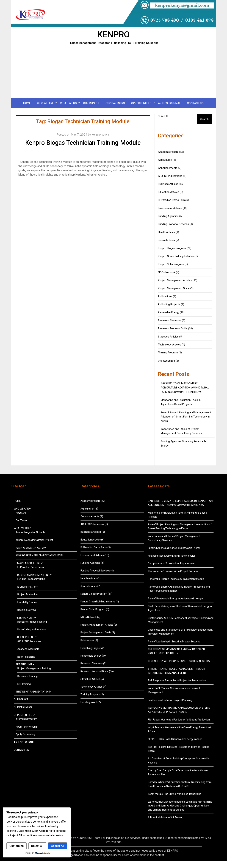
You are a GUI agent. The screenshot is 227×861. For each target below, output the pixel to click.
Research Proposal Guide (172, 328)
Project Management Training (34, 668)
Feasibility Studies (27, 602)
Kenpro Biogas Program (172, 248)
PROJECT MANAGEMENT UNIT (33, 575)
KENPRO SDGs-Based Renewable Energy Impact (175, 739)
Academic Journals (28, 649)
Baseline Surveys (27, 609)
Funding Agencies (168, 216)
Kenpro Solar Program (171, 264)
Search (163, 116)
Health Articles (166, 232)
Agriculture (164, 159)
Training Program (168, 352)
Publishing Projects (169, 304)
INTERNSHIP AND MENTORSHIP (33, 691)
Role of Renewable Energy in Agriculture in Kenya (175, 598)
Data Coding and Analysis (31, 629)
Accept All (57, 846)
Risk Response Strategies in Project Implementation (177, 680)
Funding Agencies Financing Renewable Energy (174, 548)
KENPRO (113, 34)
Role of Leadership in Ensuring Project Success (174, 641)
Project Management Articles (175, 280)
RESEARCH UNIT (25, 617)
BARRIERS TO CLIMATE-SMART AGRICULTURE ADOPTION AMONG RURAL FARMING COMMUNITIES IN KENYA (185, 388)
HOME (27, 103)
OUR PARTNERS (115, 103)
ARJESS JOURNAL (169, 103)
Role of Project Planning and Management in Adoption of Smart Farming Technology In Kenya (186, 417)
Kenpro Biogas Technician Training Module (83, 142)
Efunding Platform (27, 586)
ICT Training (24, 684)
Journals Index (166, 240)
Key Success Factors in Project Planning (170, 700)
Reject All (37, 846)
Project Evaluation (27, 594)
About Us (21, 512)
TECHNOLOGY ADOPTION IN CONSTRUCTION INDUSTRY (179, 661)
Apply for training (25, 734)
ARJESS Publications (170, 176)
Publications (165, 296)
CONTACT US (195, 103)
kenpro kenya (100, 134)
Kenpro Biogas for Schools (30, 532)
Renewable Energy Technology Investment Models (176, 578)
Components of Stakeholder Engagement (171, 563)
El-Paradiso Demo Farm (172, 200)
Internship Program (26, 718)
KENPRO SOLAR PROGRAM (31, 547)
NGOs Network (166, 272)
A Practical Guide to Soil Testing (165, 817)
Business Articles (168, 183)
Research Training (27, 676)
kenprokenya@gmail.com (183, 838)
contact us (156, 838)
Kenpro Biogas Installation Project (34, 540)
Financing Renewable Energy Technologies (171, 555)
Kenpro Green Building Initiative (176, 256)
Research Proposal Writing (32, 621)
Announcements (167, 168)
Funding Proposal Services (173, 224)
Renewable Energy (168, 312)
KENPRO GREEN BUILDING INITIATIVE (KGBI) (39, 555)
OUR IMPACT (91, 103)
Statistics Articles (168, 336)
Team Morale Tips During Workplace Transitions (174, 794)
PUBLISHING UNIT (25, 637)
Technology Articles (169, 344)
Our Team (21, 520)
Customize (16, 846)
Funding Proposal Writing (31, 578)
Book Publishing (26, 656)
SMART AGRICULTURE (28, 563)
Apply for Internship (27, 726)
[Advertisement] (113, 71)
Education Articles (168, 192)
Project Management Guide (174, 288)
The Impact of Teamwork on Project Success (173, 571)
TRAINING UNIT (24, 664)
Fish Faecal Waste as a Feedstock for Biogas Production (179, 719)
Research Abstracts (169, 320)
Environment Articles (170, 208)
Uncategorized (166, 360)
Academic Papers (168, 151)
